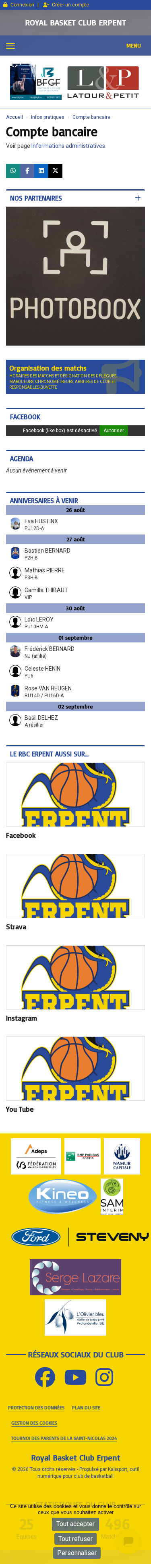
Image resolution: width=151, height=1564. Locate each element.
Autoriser (113, 425)
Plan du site (86, 1403)
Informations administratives (68, 146)
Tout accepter (75, 1524)
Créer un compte (70, 5)
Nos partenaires (36, 198)
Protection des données (36, 1403)
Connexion (22, 5)
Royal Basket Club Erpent (75, 22)
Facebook (25, 411)
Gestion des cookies (34, 1418)
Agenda (21, 453)
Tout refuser (75, 1539)
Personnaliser (77, 1553)
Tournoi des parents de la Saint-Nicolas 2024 (64, 1433)
